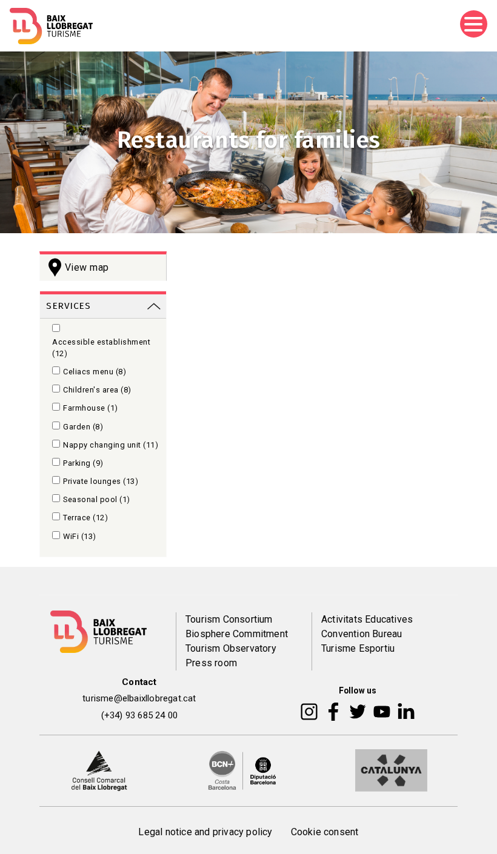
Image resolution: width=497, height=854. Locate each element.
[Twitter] (358, 711)
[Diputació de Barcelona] (242, 770)
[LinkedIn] (406, 711)
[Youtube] (382, 711)
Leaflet (326, 488)
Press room (211, 663)
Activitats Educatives (367, 619)
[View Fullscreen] (201, 312)
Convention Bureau (361, 634)
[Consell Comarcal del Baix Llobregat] (99, 770)
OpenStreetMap (382, 488)
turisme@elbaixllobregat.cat (139, 698)
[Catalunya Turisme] (391, 770)
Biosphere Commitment (236, 634)
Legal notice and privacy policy (205, 832)
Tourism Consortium (229, 619)
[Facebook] (334, 711)
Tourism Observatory (230, 648)
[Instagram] (309, 711)
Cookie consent (325, 832)
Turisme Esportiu (358, 648)
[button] (201, 268)
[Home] (51, 26)
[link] (103, 305)
